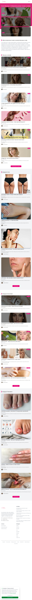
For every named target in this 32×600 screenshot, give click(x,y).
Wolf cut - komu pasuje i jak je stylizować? (10, 33)
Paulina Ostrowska (5, 199)
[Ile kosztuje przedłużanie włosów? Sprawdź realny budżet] (16, 134)
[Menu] (28, 1)
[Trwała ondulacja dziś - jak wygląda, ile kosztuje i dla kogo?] (16, 97)
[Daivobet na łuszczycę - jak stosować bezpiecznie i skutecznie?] (16, 372)
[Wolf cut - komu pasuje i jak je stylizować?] (16, 31)
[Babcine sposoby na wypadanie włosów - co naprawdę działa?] (16, 11)
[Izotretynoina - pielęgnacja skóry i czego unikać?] (16, 353)
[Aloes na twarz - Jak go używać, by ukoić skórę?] (16, 336)
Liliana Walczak (5, 225)
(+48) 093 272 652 (4, 519)
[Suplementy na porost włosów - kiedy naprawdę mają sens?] (16, 116)
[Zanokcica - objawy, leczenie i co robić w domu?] (16, 456)
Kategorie (18, 523)
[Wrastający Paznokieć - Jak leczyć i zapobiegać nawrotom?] (16, 429)
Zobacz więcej (16, 496)
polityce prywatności (13, 593)
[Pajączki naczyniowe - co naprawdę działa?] (16, 211)
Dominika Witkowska (5, 493)
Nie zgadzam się (10, 595)
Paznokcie (17, 527)
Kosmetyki (17, 528)
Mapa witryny (16, 543)
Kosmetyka (17, 531)
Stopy (17, 534)
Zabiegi (17, 525)
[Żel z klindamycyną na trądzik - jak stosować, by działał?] (16, 318)
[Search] (29, 1)
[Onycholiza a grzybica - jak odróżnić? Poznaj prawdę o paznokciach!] (16, 402)
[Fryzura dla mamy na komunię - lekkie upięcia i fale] (16, 21)
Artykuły (18, 506)
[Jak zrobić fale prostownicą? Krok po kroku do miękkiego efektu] (16, 62)
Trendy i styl (18, 537)
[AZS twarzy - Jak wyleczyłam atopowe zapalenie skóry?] (16, 267)
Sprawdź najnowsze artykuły (16, 166)
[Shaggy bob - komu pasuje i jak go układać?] (16, 152)
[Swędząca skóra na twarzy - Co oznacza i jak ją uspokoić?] (16, 238)
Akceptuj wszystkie (10, 597)
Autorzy (2, 523)
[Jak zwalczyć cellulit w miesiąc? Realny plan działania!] (16, 184)
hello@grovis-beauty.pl (5, 520)
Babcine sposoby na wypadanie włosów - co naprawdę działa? (10, 14)
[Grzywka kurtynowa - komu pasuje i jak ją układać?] (16, 79)
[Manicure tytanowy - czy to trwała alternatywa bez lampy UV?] (16, 480)
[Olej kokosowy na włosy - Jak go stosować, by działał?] (16, 300)
